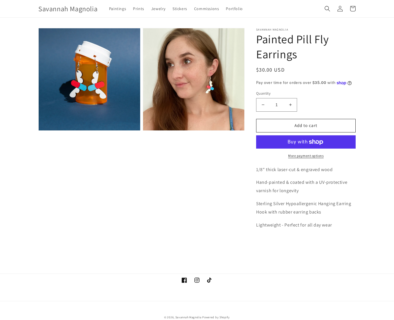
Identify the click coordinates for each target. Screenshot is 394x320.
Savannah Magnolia (188, 317)
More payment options (306, 156)
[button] (327, 8)
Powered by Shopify (216, 317)
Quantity (263, 93)
